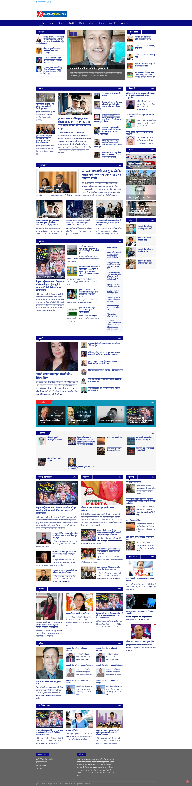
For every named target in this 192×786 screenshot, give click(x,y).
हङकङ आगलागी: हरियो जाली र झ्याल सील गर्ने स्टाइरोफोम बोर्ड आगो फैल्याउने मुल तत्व (44, 139)
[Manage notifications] (187, 781)
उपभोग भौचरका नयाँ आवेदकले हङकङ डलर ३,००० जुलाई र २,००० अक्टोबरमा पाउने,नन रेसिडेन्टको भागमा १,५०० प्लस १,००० (89, 271)
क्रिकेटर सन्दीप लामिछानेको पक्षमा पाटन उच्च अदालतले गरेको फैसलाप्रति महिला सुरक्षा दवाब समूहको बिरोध (108, 118)
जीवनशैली (71, 23)
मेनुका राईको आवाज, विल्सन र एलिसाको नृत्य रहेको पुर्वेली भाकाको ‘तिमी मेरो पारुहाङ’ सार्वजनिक (108, 105)
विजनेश (101, 23)
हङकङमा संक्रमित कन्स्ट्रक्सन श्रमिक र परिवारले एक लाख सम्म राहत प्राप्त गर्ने (53, 60)
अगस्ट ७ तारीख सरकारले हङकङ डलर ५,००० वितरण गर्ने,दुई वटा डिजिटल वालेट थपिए (114, 255)
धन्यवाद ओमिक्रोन (72, 730)
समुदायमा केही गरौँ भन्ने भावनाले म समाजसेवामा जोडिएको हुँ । (104, 344)
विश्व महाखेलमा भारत (112, 247)
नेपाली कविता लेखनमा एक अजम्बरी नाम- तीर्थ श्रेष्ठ (139, 133)
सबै (119, 88)
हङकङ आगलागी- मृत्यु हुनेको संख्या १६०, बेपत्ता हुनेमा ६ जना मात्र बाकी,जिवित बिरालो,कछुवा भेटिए (74, 123)
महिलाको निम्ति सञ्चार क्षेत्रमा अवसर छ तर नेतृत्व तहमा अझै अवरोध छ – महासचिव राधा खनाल (104, 353)
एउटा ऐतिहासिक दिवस (114, 437)
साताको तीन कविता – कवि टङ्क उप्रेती (145, 56)
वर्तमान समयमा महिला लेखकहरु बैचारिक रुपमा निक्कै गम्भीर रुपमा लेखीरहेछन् (104, 362)
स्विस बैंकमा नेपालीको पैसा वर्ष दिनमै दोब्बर (113, 292)
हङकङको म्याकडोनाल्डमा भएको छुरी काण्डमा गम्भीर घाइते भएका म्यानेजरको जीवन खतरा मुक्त (108, 143)
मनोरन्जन (91, 23)
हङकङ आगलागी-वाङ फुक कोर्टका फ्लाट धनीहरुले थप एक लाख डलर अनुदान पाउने (102, 175)
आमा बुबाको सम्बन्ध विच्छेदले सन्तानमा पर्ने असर (140, 538)
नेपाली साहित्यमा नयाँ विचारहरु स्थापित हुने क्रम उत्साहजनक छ (104, 389)
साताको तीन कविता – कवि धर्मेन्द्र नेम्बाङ (79, 665)
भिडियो (81, 23)
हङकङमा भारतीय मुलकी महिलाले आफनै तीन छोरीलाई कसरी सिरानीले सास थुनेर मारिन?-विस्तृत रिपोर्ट (107, 131)
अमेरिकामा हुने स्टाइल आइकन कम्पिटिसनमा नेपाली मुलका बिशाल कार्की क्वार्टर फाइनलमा (140, 95)
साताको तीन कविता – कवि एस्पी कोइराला (77, 649)
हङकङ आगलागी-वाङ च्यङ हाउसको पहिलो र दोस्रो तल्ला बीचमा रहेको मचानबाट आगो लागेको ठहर (78, 222)
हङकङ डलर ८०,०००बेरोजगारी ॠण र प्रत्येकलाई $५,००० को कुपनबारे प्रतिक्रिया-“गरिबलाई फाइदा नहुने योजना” (114, 325)
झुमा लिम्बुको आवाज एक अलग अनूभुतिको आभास (140, 579)
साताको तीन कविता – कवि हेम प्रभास (145, 250)
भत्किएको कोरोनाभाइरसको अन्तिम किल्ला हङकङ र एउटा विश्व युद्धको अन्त (64, 554)
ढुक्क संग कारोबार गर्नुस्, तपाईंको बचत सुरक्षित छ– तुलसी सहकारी (87, 310)
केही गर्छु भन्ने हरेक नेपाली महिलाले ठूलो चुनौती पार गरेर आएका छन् (105, 380)
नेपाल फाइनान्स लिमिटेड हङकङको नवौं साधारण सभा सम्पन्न (113, 299)
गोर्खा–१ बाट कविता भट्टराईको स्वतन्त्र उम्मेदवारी (97, 509)
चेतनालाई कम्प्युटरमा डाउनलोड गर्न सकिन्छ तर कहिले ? (140, 612)
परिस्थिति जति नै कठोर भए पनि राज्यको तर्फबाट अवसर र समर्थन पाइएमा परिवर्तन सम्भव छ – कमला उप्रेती (49, 625)
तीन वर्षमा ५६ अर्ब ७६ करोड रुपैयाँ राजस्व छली (113, 285)
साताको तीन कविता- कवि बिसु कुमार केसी (145, 47)
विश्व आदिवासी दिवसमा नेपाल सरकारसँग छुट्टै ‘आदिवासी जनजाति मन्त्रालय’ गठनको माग (95, 70)
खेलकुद (60, 23)
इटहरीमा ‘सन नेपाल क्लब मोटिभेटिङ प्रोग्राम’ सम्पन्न (143, 38)
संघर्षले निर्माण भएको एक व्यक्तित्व (77, 613)
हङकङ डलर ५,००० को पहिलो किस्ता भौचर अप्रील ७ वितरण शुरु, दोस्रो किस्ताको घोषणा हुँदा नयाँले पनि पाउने (50, 40)
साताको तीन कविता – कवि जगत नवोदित (77, 682)
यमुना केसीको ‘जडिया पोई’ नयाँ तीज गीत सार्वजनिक (145, 64)
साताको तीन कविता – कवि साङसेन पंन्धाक (145, 262)
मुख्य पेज (41, 23)
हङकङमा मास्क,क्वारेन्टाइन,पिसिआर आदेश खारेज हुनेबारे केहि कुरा (64, 571)
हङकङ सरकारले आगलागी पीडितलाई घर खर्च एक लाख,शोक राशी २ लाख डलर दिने (108, 222)
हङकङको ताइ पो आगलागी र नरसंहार (111, 94)
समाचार (51, 23)
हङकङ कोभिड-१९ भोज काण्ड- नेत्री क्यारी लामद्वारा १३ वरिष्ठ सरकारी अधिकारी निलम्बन (107, 732)
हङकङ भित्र (124, 23)
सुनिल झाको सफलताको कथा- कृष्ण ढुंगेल (140, 641)
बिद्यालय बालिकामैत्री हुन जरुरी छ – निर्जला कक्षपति (105, 370)
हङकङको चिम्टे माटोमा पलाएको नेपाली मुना (144, 438)
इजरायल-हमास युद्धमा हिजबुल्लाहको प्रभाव (114, 449)
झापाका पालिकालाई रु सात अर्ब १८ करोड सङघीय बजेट (114, 308)
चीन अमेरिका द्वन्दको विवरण (54, 459)
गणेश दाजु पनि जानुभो (133, 482)
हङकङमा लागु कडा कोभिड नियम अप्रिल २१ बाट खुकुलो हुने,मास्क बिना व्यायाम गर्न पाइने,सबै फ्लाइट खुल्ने (49, 70)
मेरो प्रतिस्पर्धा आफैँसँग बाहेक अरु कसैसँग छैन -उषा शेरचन (140, 116)
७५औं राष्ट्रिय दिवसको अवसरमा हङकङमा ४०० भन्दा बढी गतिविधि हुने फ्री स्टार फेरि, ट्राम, (89, 249)
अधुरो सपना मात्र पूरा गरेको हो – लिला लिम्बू (54, 376)
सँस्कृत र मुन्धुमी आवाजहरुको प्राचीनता (55, 438)
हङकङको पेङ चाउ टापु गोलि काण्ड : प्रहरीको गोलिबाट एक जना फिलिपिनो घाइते (111, 155)
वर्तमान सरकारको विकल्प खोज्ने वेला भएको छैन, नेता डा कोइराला (109, 568)
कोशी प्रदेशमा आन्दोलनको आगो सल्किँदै (145, 449)
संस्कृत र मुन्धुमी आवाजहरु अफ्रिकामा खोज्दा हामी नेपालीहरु (52, 50)
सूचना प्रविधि (112, 23)
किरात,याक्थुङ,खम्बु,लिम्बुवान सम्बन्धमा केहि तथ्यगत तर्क (81, 467)
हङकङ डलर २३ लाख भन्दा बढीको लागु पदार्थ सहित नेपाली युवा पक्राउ (45, 106)
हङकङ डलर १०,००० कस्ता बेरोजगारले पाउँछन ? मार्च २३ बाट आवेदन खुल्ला (114, 265)
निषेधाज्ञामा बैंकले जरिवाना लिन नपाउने (112, 315)
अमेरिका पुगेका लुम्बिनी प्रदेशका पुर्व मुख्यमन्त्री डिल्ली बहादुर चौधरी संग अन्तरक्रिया (108, 551)
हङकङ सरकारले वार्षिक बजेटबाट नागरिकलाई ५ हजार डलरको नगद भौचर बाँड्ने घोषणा (88, 293)
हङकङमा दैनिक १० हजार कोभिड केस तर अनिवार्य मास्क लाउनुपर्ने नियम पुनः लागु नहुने (65, 535)
